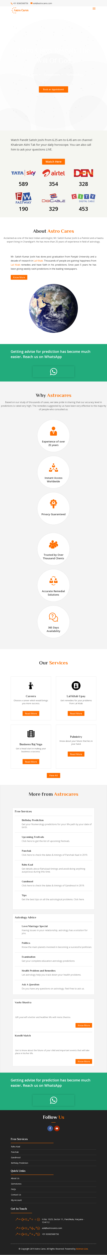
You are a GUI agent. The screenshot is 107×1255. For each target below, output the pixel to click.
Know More (19, 277)
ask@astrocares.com (52, 1228)
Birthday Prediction (33, 820)
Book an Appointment (53, 89)
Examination (28, 956)
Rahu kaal (15, 1146)
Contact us (16, 1194)
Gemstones (16, 1183)
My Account (16, 1200)
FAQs (13, 1189)
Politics (26, 943)
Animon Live (82, 1248)
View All (53, 775)
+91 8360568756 (50, 1234)
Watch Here (53, 161)
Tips (24, 895)
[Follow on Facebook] (50, 1128)
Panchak (26, 850)
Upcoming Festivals (33, 837)
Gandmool (27, 881)
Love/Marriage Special (35, 926)
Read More (31, 713)
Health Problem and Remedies (39, 970)
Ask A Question (30, 984)
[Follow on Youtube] (57, 1128)
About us (15, 1178)
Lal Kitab (38, 260)
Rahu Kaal (27, 864)
